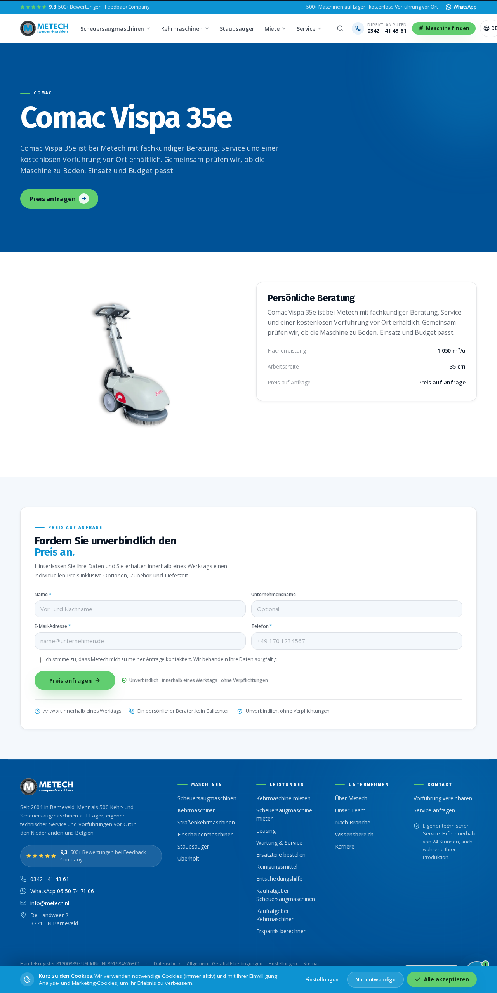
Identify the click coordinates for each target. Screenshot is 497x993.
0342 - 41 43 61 (49, 879)
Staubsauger (237, 28)
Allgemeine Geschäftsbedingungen (224, 963)
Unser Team (350, 810)
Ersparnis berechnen (281, 931)
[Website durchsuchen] (340, 28)
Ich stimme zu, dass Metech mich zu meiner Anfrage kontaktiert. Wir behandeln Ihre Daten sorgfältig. (161, 659)
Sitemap (312, 963)
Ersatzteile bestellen (281, 854)
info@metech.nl (49, 903)
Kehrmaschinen (182, 28)
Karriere (345, 846)
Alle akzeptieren (446, 979)
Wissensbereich (354, 834)
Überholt (188, 858)
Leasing (265, 830)
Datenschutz (167, 963)
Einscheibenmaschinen (205, 834)
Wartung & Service (279, 842)
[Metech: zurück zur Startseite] (45, 28)
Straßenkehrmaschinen (206, 822)
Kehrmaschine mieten (283, 798)
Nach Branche (352, 822)
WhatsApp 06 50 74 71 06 (62, 891)
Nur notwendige (375, 979)
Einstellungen (283, 963)
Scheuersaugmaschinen (112, 28)
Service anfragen (434, 810)
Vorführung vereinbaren (443, 798)
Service (306, 28)
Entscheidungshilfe (279, 878)
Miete (272, 28)
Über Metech (351, 798)
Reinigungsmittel (276, 866)
